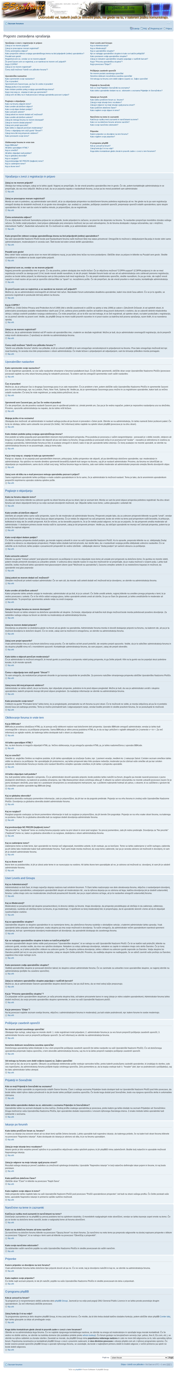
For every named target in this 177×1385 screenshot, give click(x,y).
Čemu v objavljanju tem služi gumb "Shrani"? (23, 131)
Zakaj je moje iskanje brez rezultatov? (106, 102)
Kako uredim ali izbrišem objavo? (19, 106)
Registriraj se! (156, 29)
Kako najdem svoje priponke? (102, 137)
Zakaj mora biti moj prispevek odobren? (21, 133)
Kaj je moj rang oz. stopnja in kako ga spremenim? (26, 92)
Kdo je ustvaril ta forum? (100, 146)
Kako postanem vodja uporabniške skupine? (108, 56)
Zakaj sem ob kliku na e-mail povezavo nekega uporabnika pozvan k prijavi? (37, 95)
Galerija (136, 29)
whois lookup (89, 1335)
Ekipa (123, 1364)
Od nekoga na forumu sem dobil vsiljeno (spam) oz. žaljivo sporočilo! (119, 79)
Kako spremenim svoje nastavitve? (20, 79)
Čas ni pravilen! (11, 81)
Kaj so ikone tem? (12, 166)
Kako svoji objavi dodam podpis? (18, 109)
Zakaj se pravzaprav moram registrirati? (22, 48)
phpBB (78, 1369)
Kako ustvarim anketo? (15, 112)
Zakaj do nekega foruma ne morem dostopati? (24, 120)
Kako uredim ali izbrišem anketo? (19, 117)
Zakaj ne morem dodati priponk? (18, 123)
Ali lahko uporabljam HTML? (17, 148)
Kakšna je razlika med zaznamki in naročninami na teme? (114, 119)
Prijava (169, 29)
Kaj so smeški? (11, 150)
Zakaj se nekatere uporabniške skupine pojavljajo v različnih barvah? (119, 59)
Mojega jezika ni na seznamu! (17, 87)
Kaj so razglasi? (11, 158)
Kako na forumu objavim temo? (18, 104)
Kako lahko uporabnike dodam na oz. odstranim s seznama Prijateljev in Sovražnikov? (126, 91)
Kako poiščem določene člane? (103, 108)
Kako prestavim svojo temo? (17, 136)
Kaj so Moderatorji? (98, 48)
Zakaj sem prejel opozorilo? (16, 125)
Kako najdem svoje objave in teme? (105, 110)
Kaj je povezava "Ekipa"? (100, 64)
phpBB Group (61, 1301)
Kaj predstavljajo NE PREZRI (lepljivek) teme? (24, 161)
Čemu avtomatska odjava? (16, 51)
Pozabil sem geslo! (13, 56)
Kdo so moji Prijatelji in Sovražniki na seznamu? (110, 88)
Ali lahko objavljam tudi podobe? (18, 153)
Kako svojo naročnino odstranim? (104, 125)
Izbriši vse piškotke (135, 1364)
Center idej (165, 1316)
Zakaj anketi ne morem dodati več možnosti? (24, 114)
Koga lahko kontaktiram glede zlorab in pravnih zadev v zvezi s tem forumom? (123, 151)
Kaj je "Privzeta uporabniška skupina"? (106, 62)
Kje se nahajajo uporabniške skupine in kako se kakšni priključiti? (117, 53)
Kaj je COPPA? (11, 64)
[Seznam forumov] (87, 10)
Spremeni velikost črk (169, 22)
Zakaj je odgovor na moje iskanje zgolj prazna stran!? (112, 105)
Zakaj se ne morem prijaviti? (17, 45)
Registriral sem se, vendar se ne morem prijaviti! (25, 59)
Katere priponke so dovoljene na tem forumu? (109, 134)
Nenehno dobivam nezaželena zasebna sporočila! (111, 76)
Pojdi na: (105, 1357)
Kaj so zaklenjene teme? (15, 164)
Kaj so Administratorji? (99, 45)
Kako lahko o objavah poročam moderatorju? (24, 128)
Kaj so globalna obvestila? (16, 156)
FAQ (145, 29)
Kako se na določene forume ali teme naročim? (109, 122)
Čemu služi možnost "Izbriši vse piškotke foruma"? (26, 70)
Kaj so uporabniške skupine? (102, 51)
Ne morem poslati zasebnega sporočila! (106, 73)
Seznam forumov (16, 24)
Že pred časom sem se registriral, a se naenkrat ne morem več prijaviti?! (35, 62)
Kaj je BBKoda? (11, 145)
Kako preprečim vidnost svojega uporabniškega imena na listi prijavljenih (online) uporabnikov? (44, 53)
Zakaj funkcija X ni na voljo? (101, 148)
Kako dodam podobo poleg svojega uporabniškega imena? (29, 89)
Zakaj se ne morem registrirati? (18, 67)
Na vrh (11, 191)
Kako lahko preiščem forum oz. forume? (107, 100)
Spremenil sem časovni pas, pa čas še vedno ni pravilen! (29, 84)
